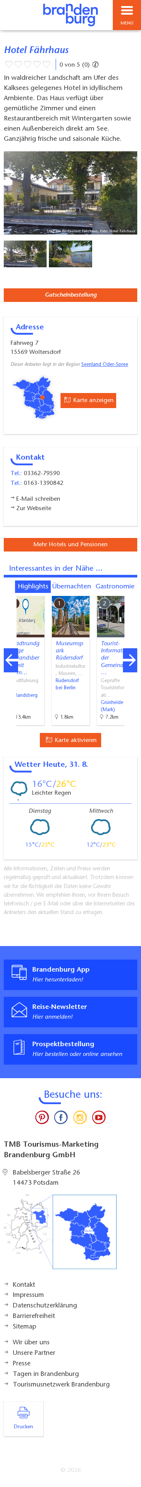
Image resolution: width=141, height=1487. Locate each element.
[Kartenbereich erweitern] (130, 591)
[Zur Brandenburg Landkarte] (60, 1235)
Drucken (23, 1427)
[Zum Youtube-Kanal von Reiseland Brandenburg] (98, 1119)
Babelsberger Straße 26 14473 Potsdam (46, 1178)
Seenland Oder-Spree (104, 365)
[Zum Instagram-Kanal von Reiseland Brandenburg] (80, 1119)
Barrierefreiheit (34, 1316)
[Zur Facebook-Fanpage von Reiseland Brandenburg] (61, 1119)
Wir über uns (31, 1342)
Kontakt (24, 1285)
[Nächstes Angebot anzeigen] (130, 660)
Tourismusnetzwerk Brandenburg (61, 1385)
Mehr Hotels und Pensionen (70, 545)
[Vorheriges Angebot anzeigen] (11, 660)
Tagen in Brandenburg (46, 1374)
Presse (21, 1364)
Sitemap (24, 1327)
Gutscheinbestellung (71, 295)
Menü (127, 23)
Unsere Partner (34, 1353)
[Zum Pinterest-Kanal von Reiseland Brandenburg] (42, 1119)
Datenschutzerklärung (45, 1306)
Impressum (28, 1295)
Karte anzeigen (92, 401)
